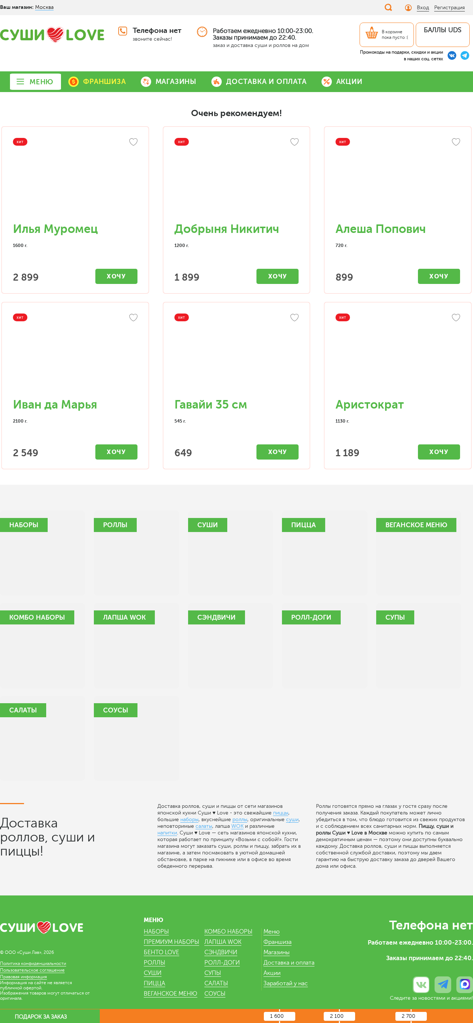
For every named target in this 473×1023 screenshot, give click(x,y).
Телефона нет (157, 30)
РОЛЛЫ (154, 962)
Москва (44, 7)
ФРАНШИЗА (104, 81)
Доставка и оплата (288, 962)
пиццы (280, 813)
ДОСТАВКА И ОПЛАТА (266, 81)
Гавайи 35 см (210, 404)
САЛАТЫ (216, 983)
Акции (271, 973)
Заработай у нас (285, 983)
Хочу (116, 276)
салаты (203, 826)
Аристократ (370, 404)
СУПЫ (212, 973)
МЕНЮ (42, 82)
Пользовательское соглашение (32, 970)
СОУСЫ (214, 993)
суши (292, 819)
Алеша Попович (381, 229)
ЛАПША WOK (222, 942)
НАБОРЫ (156, 931)
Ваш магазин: (17, 7)
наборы (189, 819)
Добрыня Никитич (226, 229)
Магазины (276, 952)
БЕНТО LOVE (161, 952)
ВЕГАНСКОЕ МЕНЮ (170, 993)
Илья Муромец (55, 229)
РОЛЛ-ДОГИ (222, 962)
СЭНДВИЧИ (220, 952)
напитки (167, 833)
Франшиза (277, 942)
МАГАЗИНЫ (176, 81)
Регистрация (449, 7)
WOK (237, 826)
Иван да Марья (55, 404)
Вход (423, 7)
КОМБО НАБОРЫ (228, 931)
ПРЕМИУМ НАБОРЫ (171, 942)
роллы (239, 819)
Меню (271, 931)
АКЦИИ (349, 81)
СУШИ (152, 973)
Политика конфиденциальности (33, 963)
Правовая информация (23, 976)
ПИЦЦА (154, 983)
